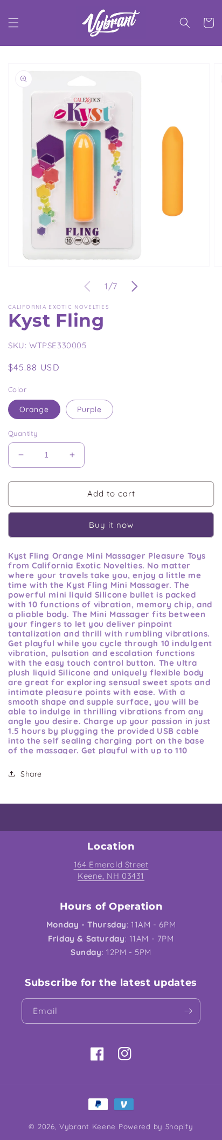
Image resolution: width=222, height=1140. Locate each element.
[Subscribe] (188, 1011)
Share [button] (31, 774)
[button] (13, 23)
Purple (89, 409)
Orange (34, 409)
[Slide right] (135, 287)
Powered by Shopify (156, 1126)
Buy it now (111, 525)
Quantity (22, 433)
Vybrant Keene (87, 1126)
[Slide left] (87, 287)
